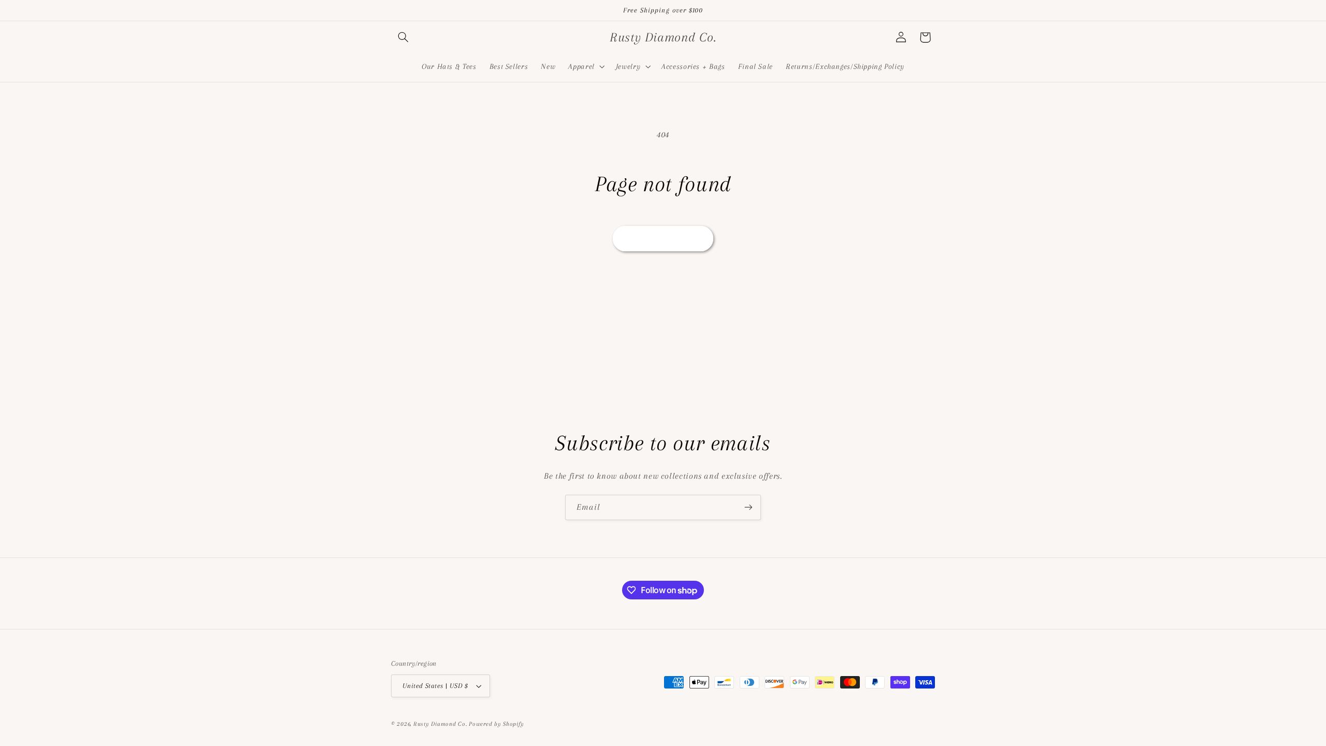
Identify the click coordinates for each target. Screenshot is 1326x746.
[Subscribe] (748, 507)
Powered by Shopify (496, 724)
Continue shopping (663, 238)
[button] (403, 37)
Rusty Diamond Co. (440, 724)
